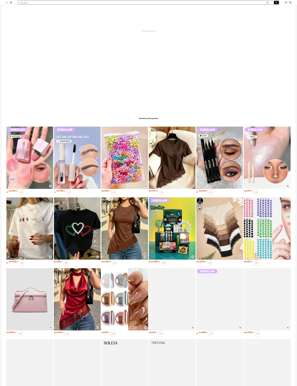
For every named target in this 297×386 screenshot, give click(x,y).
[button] (7, 2)
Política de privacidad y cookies (131, 359)
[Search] (276, 2)
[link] (286, 2)
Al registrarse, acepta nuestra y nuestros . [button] (133, 359)
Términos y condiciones (157, 359)
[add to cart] (50, 186)
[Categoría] (11, 2)
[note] (21, 192)
